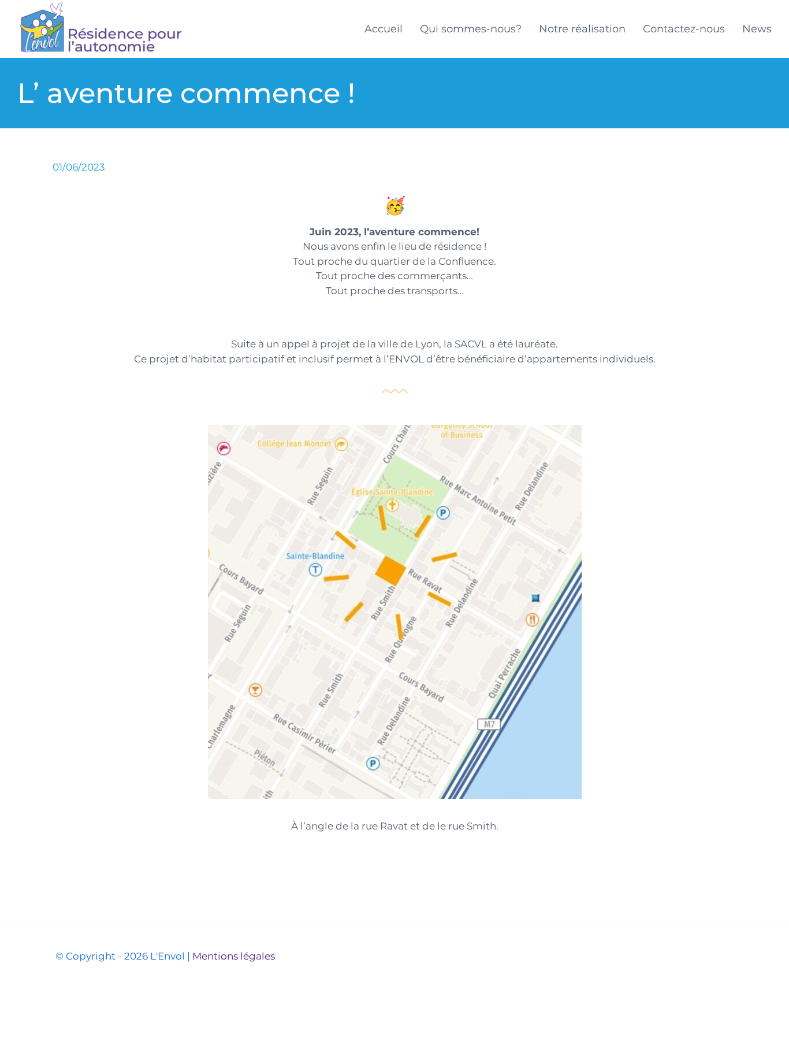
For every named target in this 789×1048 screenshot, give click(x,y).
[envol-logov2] (100, 6)
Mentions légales (233, 956)
